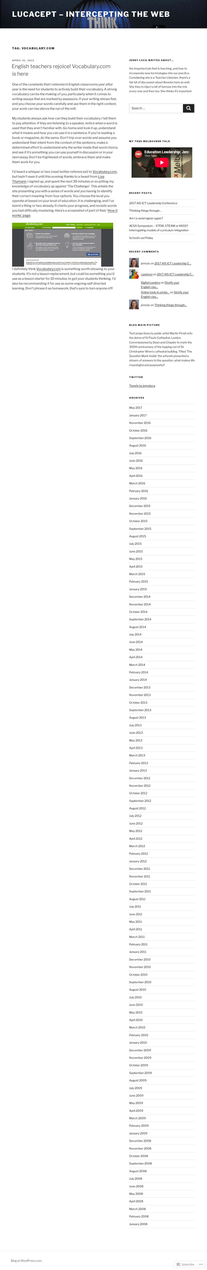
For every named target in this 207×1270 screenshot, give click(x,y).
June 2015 (136, 551)
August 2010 (137, 989)
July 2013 (135, 725)
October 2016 (138, 430)
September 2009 (140, 1073)
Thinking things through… (145, 210)
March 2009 (137, 1118)
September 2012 (140, 800)
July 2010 (135, 997)
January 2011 (137, 951)
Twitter (136, 377)
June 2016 (136, 460)
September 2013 (140, 710)
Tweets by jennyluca (142, 385)
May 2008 (136, 1193)
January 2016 (138, 498)
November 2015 (140, 513)
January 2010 (138, 1042)
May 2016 (135, 468)
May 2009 (136, 1103)
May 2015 (135, 559)
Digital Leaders (150, 282)
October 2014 (138, 611)
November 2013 (140, 695)
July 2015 (135, 543)
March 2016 (137, 483)
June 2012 (136, 823)
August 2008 (138, 1171)
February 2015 (138, 581)
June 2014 (136, 642)
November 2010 (140, 967)
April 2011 (135, 929)
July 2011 (135, 906)
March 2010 (137, 1027)
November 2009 (140, 1057)
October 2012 (138, 793)
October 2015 (138, 521)
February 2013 (138, 763)
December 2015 (139, 506)
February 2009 (139, 1125)
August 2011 (137, 899)
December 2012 (139, 778)
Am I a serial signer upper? (146, 218)
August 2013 (137, 717)
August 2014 (137, 627)
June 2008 (136, 1186)
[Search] (188, 108)
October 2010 (138, 974)
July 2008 (135, 1178)
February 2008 (139, 1216)
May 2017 (135, 407)
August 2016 (137, 445)
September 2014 (140, 619)
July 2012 (135, 815)
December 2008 (140, 1140)
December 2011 (139, 868)
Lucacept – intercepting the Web (91, 14)
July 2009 (135, 1088)
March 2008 (137, 1209)
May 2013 (135, 740)
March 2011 (137, 937)
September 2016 (140, 438)
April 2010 (136, 1020)
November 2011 (139, 876)
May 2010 (136, 1012)
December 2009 (140, 1050)
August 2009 (138, 1080)
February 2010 (138, 1035)
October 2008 (138, 1156)
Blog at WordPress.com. (26, 1260)
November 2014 (140, 604)
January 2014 (138, 679)
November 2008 (140, 1148)
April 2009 (136, 1110)
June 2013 (136, 732)
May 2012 (135, 831)
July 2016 (135, 453)
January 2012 (138, 861)
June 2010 (136, 1004)
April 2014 (136, 657)
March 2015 (137, 574)
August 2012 (137, 808)
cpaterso (146, 274)
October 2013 (138, 702)
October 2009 (138, 1065)
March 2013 (137, 755)
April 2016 (136, 475)
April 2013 (136, 748)
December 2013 (139, 687)
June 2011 (135, 914)
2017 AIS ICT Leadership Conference (153, 203)
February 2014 (138, 672)
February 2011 (138, 944)
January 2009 (138, 1133)
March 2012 (137, 846)
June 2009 (136, 1095)
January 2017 (138, 415)
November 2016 (140, 422)
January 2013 (138, 770)
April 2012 (135, 838)
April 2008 (136, 1201)
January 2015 (138, 589)
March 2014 (137, 664)
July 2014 (135, 634)
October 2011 (138, 884)
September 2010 (140, 982)
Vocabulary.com (105, 172)
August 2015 (137, 536)
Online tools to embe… (155, 292)
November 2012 (139, 785)
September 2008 (140, 1163)
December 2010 (140, 959)
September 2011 (140, 891)
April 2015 (136, 566)
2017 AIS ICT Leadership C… (172, 263)
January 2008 (138, 1224)
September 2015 (140, 528)
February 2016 (138, 491)
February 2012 (138, 853)
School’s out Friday (141, 238)
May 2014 (135, 649)
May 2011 (135, 921)
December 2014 (139, 596)
